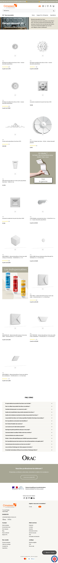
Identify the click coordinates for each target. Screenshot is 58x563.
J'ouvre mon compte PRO (29, 477)
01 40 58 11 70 (5, 514)
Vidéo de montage (6, 544)
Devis (33, 15)
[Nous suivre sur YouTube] (31, 498)
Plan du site (31, 546)
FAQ (30, 534)
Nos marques (5, 529)
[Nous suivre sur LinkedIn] (34, 498)
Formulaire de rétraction (34, 536)
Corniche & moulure (9, 18)
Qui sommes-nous (6, 527)
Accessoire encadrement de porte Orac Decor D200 (13, 218)
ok (40, 507)
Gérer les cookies (34, 556)
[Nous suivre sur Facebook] (24, 498)
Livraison (31, 527)
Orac (3, 60)
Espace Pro (4, 534)
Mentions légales (32, 542)
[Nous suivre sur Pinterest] (29, 498)
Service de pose (32, 532)
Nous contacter (5, 532)
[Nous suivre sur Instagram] (27, 498)
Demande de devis (33, 530)
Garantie (31, 529)
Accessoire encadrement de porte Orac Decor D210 (40, 101)
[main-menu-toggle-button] (9, 15)
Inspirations (53, 15)
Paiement (31, 525)
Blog (3, 530)
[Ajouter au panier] (15, 55)
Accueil (3, 18)
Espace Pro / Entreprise (42, 15)
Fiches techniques (6, 542)
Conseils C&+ (5, 546)
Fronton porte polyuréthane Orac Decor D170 (11, 141)
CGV (30, 544)
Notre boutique (5, 525)
